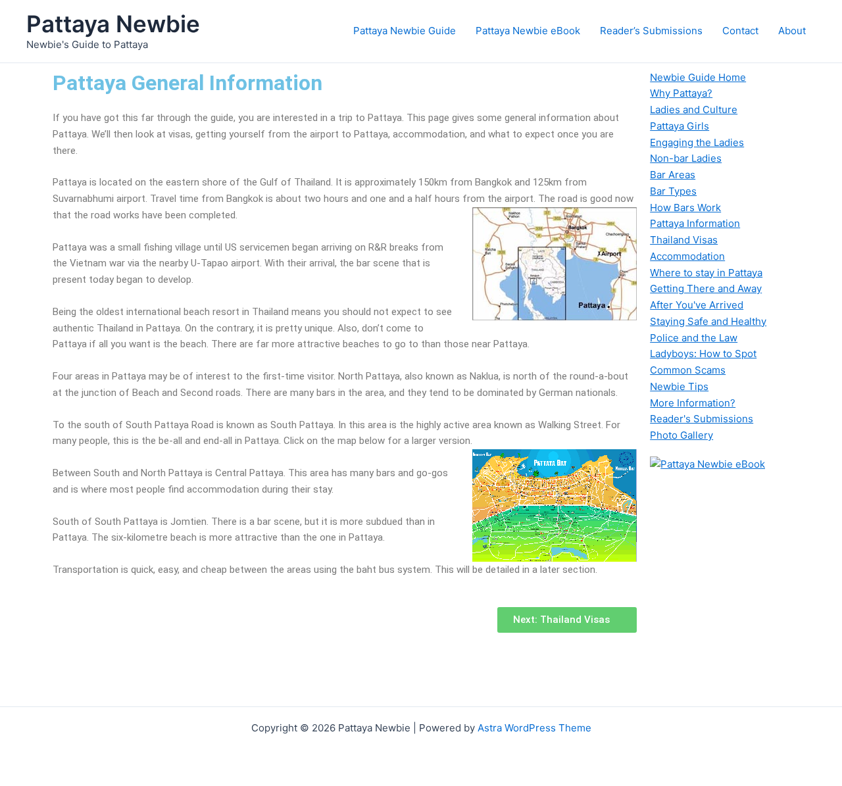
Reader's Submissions (701, 418)
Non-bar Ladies (686, 158)
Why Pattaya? (681, 93)
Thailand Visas (684, 239)
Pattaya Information (695, 223)
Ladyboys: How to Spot (703, 353)
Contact (740, 30)
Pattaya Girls (679, 126)
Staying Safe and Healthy (708, 321)
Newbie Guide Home (698, 77)
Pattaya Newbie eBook (528, 30)
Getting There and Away (706, 288)
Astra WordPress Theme (534, 728)
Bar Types (673, 191)
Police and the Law (693, 338)
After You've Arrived (696, 305)
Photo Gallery (681, 435)
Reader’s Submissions (651, 30)
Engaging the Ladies (697, 142)
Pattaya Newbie (113, 23)
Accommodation (687, 256)
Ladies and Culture (693, 109)
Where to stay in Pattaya (706, 272)
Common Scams (688, 370)
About (792, 30)
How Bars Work (685, 207)
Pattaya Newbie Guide (404, 30)
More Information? (692, 403)
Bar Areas (672, 174)
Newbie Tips (679, 386)
